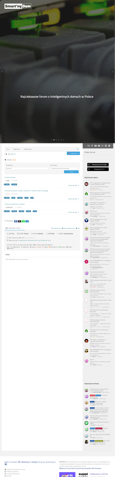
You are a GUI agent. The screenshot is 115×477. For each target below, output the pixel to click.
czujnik (28, 211)
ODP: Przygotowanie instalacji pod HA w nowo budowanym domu (100, 183)
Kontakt (9, 476)
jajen (94, 224)
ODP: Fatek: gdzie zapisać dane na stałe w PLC (100, 281)
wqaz (94, 208)
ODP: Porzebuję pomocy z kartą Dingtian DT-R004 (98, 220)
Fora (8, 149)
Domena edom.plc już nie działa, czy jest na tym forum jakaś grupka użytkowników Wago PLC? (99, 409)
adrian (7, 194)
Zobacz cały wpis (72, 185)
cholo (94, 297)
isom (94, 199)
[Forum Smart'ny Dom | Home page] (17, 6)
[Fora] (6, 154)
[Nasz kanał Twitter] (105, 146)
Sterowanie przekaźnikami (97, 272)
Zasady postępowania (13, 474)
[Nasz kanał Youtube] (95, 146)
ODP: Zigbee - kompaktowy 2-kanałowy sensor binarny (98, 203)
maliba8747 (96, 419)
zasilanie (7, 184)
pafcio (94, 425)
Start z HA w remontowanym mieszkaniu (100, 441)
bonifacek (95, 216)
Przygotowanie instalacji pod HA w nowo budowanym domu (34, 240)
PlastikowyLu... (10, 207)
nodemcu (7, 211)
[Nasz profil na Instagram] (102, 146)
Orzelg (94, 234)
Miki (94, 438)
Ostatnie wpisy (28, 149)
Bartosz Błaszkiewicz (98, 267)
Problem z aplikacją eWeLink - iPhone (99, 429)
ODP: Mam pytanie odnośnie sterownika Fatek (97, 291)
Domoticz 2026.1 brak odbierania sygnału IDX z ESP (99, 416)
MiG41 (94, 356)
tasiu (94, 405)
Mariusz (94, 346)
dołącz (35, 461)
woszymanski (96, 257)
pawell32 (95, 190)
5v (32, 197)
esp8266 (21, 211)
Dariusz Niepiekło (29, 238)
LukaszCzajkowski (97, 392)
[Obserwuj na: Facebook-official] (92, 146)
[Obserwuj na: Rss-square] (109, 146)
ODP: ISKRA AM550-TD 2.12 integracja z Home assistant (100, 261)
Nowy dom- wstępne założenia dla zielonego (98, 402)
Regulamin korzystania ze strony (16, 469)
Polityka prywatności (12, 472)
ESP (13, 197)
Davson (94, 431)
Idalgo (7, 180)
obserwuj (25, 461)
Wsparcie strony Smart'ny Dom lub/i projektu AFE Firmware (80, 468)
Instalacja (14, 184)
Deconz (92, 359)
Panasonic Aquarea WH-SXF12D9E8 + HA (100, 435)
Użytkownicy (16, 149)
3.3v (27, 197)
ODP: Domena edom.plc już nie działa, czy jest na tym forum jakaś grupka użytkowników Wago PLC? (100, 239)
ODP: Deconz (93, 211)
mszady (94, 365)
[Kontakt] (88, 146)
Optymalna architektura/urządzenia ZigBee (99, 423)
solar (35, 211)
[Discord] (99, 146)
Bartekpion (95, 277)
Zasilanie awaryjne (9, 177)
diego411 (95, 444)
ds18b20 (20, 197)
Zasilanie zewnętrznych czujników (14, 204)
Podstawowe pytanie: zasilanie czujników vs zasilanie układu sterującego (26, 191)
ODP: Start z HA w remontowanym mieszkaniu (99, 310)
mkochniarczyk (96, 246)
